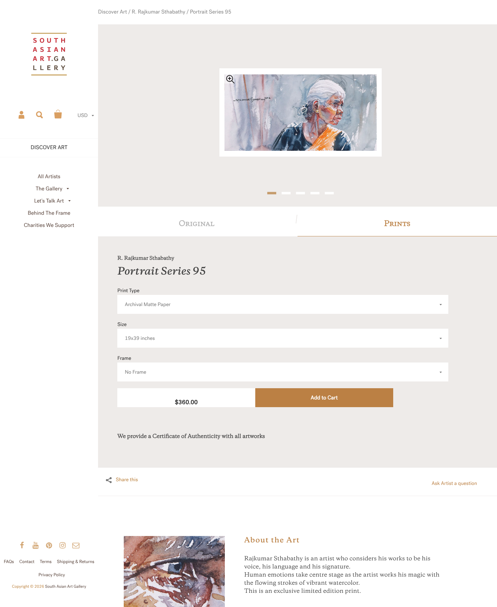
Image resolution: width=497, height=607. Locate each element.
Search (40, 114)
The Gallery (49, 188)
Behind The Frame (49, 213)
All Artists (49, 176)
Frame (131, 356)
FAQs (9, 562)
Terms (46, 562)
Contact (26, 562)
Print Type (143, 289)
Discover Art (129, 20)
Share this (127, 470)
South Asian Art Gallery (65, 586)
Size (136, 322)
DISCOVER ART (49, 147)
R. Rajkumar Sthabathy (168, 20)
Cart (58, 114)
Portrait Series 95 (213, 20)
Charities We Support (49, 225)
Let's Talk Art (49, 201)
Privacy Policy (52, 575)
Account (22, 114)
